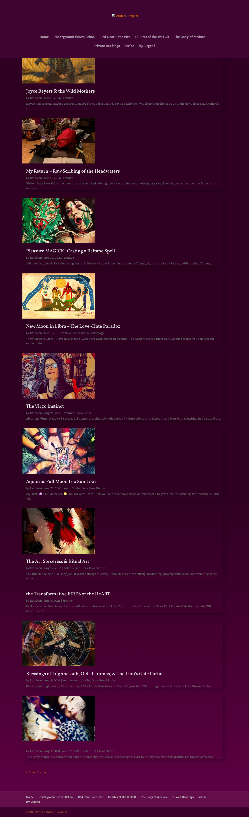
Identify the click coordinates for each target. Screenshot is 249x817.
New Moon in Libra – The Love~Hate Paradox (73, 326)
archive (68, 98)
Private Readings (107, 46)
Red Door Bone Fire (115, 37)
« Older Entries (36, 772)
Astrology (97, 333)
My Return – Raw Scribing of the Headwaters (73, 171)
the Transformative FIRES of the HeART (68, 594)
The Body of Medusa (189, 37)
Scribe (129, 46)
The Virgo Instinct (45, 406)
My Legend (147, 46)
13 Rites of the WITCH (152, 37)
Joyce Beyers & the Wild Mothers (60, 91)
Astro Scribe (81, 333)
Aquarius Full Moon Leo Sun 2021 (61, 481)
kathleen (36, 98)
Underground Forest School (74, 37)
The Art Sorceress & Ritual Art (57, 561)
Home (44, 37)
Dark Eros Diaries (93, 488)
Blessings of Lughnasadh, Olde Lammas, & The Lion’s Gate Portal (94, 674)
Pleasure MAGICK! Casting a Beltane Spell (70, 251)
